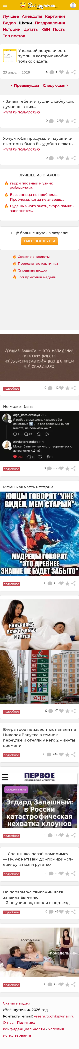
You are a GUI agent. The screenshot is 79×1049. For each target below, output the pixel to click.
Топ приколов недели (37, 277)
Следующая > (55, 85)
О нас (8, 1022)
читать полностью (21, 112)
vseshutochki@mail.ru (54, 1016)
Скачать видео (16, 1003)
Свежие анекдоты (34, 257)
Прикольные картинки (38, 263)
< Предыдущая (25, 85)
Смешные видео (32, 270)
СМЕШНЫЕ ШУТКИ (39, 241)
